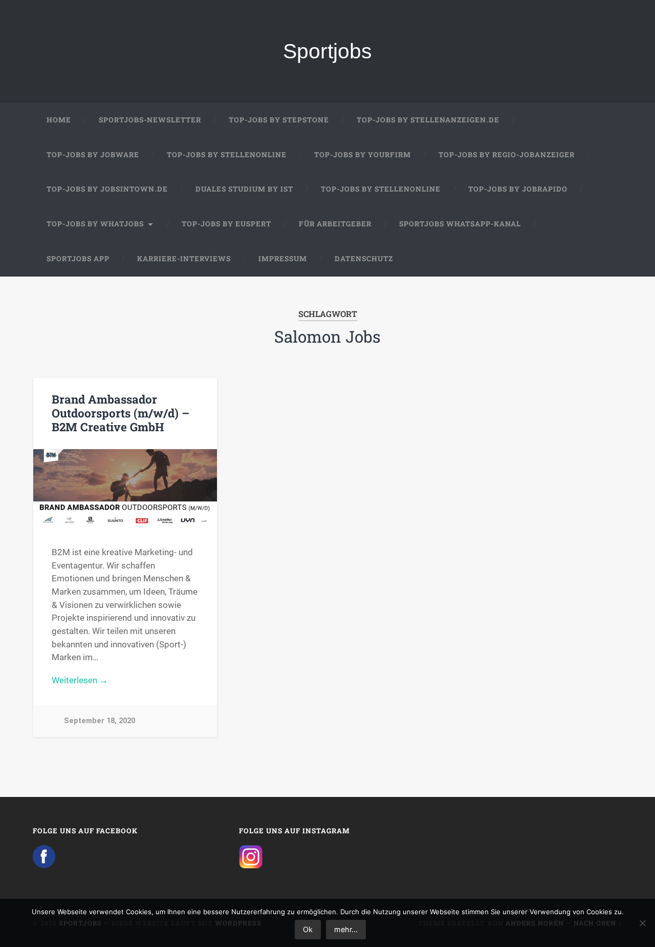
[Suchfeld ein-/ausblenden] (604, 259)
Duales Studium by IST (244, 189)
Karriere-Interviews (184, 258)
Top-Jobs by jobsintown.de (107, 189)
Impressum (282, 258)
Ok (308, 929)
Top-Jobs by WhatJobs (95, 223)
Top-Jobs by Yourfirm (362, 154)
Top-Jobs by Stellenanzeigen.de (428, 119)
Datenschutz (364, 258)
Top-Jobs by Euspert (226, 223)
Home (59, 119)
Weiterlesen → (80, 680)
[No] (642, 923)
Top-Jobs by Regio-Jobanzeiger (507, 154)
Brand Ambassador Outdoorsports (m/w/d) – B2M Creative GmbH (120, 412)
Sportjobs (327, 51)
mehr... (346, 929)
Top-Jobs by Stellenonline (227, 154)
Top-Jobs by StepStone (279, 119)
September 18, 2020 (99, 721)
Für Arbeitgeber (335, 223)
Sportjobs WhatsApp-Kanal (460, 223)
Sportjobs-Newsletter (150, 119)
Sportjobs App (78, 258)
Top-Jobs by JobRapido (517, 189)
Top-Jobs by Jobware (93, 154)
